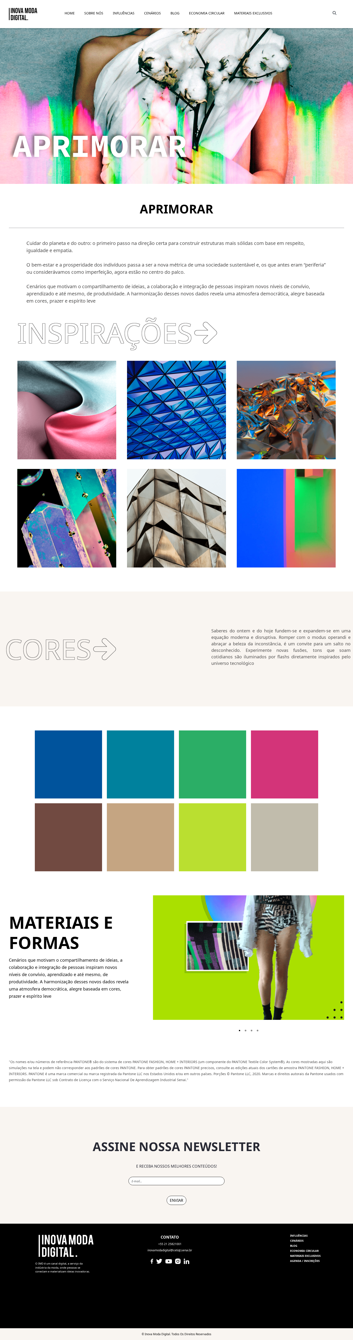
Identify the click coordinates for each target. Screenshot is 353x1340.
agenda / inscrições (305, 1261)
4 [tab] (257, 1030)
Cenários (152, 13)
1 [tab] (239, 1030)
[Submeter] (333, 13)
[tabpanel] (248, 957)
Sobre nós (93, 13)
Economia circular (304, 1251)
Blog (293, 1245)
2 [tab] (245, 1030)
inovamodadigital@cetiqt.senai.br (169, 1250)
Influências (299, 1235)
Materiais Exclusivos (253, 13)
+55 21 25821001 (170, 1244)
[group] (176, 1193)
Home (70, 13)
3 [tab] (251, 1030)
